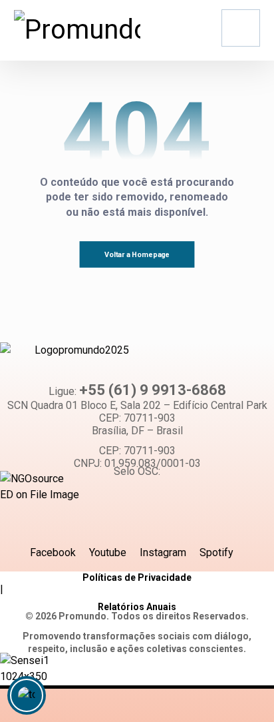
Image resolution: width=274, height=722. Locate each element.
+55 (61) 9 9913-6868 (152, 390)
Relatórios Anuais (137, 606)
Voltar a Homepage (137, 254)
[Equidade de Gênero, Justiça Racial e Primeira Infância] (77, 30)
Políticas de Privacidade (137, 577)
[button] (240, 28)
